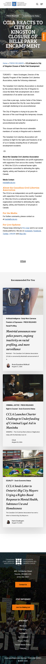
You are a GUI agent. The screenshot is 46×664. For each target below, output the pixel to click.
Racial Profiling (11, 326)
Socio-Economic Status (31, 16)
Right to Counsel (12, 409)
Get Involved (23, 637)
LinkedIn (12, 234)
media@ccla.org (9, 183)
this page (26, 228)
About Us (23, 626)
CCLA (15, 51)
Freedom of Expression (14, 322)
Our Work (23, 629)
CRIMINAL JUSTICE (13, 405)
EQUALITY (9, 481)
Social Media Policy (23, 645)
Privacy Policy (23, 641)
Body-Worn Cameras (28, 318)
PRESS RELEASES (12, 16)
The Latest (23, 633)
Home (5, 63)
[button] (41, 4)
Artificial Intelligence (13, 318)
